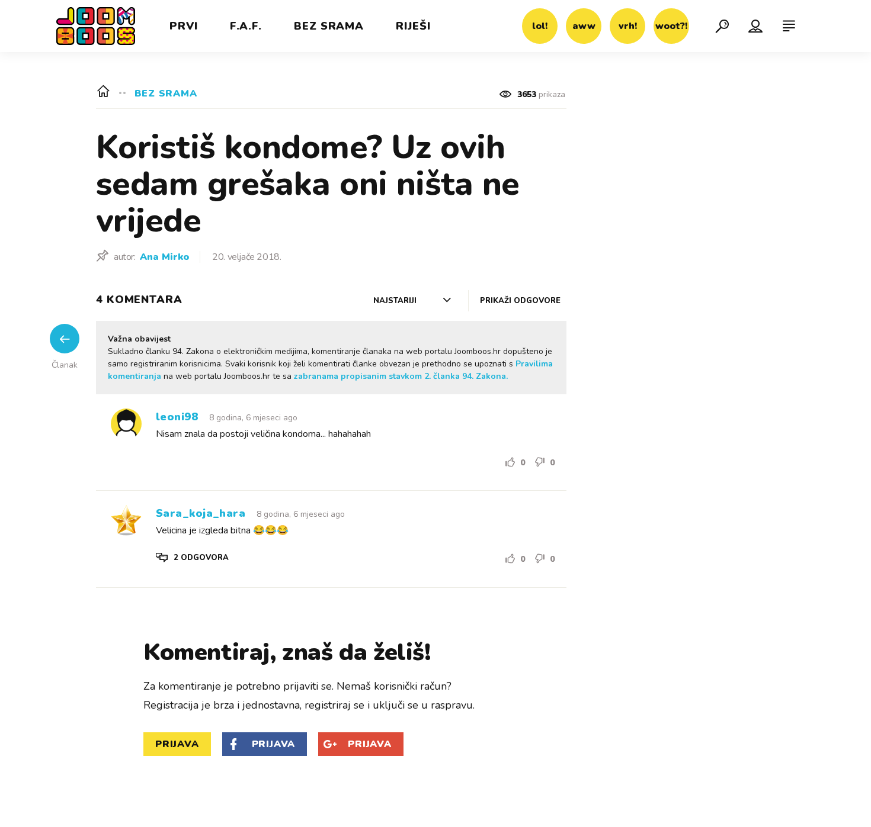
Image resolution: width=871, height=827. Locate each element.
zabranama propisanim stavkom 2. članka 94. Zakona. (401, 376)
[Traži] (722, 26)
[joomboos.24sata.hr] (95, 26)
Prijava (177, 744)
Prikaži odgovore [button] (520, 300)
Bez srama (166, 92)
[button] (192, 558)
